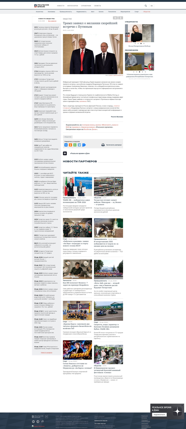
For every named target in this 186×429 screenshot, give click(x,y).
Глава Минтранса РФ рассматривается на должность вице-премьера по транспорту (45, 105)
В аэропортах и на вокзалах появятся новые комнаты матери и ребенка (46, 283)
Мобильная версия (100, 421)
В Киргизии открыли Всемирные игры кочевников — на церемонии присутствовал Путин (46, 35)
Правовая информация (145, 421)
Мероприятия (125, 12)
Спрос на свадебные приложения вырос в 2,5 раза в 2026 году (45, 321)
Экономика (51, 12)
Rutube (86, 129)
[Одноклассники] (120, 17)
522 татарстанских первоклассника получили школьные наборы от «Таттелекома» (43, 44)
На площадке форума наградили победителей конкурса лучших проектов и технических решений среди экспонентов (77, 206)
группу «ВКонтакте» (103, 125)
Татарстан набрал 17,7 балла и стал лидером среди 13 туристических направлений (46, 229)
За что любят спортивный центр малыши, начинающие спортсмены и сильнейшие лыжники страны (107, 289)
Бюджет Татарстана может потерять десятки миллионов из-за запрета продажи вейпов (46, 97)
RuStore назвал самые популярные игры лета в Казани (46, 290)
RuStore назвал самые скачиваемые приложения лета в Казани (46, 275)
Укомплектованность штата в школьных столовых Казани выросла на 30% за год (46, 191)
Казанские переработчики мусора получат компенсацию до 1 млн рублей (46, 113)
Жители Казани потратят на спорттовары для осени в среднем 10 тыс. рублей (45, 53)
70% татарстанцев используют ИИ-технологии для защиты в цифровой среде (45, 267)
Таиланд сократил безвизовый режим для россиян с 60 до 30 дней (46, 28)
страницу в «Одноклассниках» (83, 127)
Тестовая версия (100, 423)
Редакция (144, 416)
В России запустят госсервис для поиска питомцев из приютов (45, 198)
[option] (139, 33)
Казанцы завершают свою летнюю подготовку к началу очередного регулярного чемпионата (76, 247)
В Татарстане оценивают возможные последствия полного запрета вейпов (45, 237)
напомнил (83, 101)
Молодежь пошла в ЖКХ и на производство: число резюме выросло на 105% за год (46, 73)
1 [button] (135, 44)
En (152, 6)
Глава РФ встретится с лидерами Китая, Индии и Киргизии (46, 347)
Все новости (52, 21)
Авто (92, 12)
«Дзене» (94, 129)
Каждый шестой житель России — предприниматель (44, 259)
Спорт (137, 12)
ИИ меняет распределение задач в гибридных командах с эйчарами (45, 89)
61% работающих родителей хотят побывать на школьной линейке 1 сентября (44, 297)
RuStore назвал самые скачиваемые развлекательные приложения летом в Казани (45, 161)
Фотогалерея (72, 6)
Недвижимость (81, 12)
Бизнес (101, 12)
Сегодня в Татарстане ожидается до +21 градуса (43, 252)
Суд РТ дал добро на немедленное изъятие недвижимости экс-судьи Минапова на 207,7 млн (46, 148)
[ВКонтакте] (115, 17)
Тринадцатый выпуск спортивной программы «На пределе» (77, 368)
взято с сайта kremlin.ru (116, 75)
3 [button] (141, 44)
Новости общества (46, 19)
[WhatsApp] (74, 144)
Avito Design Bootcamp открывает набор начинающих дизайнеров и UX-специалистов (45, 121)
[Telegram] (79, 144)
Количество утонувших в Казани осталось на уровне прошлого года (44, 213)
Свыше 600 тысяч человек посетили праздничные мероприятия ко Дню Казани (45, 205)
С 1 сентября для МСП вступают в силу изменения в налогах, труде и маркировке (44, 175)
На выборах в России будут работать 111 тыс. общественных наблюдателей (45, 183)
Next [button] (152, 33)
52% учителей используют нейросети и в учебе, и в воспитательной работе (45, 245)
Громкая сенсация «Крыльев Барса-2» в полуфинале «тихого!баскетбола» (77, 329)
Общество (146, 12)
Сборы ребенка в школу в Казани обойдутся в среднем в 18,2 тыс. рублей (44, 305)
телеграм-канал (88, 125)
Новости (60, 6)
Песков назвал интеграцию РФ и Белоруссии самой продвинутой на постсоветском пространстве (44, 329)
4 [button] (144, 44)
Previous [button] (126, 33)
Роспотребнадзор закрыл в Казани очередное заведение (45, 168)
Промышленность (66, 12)
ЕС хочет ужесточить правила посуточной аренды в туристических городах (45, 313)
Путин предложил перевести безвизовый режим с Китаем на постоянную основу (46, 129)
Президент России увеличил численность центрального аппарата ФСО (45, 65)
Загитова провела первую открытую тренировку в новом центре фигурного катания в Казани (46, 339)
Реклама (144, 418)
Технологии (112, 12)
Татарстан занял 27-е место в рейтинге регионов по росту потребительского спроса (46, 221)
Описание (144, 423)
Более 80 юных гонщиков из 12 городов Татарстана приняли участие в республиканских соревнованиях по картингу (108, 331)
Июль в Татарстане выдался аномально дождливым (45, 140)
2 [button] (138, 44)
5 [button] (145, 72)
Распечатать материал (114, 145)
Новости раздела (46, 352)
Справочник (86, 6)
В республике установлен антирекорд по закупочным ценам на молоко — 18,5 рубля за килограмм (108, 247)
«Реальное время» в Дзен (80, 153)
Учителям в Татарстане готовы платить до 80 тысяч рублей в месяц (46, 81)
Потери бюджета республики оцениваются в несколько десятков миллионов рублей (107, 206)
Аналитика (39, 12)
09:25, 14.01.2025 (68, 30)
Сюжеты (97, 6)
